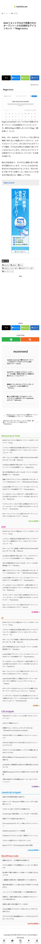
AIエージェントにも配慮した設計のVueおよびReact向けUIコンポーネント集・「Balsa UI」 (20, 458)
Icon (21, 265)
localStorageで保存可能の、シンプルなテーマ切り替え (20, 814)
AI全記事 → (36, 705)
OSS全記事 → (35, 612)
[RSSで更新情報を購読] (30, 339)
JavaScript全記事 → (34, 850)
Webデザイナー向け (27, 268)
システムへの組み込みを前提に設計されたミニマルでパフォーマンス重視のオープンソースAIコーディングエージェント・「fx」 (20, 450)
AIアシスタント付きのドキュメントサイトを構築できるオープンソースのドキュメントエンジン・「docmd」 (20, 689)
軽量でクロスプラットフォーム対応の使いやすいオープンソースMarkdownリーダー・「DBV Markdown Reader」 (21, 480)
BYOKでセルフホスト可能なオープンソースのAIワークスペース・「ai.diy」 (20, 441)
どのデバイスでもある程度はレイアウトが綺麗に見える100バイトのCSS (20, 751)
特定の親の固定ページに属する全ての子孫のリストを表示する (20, 886)
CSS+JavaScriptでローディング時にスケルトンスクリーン (20, 824)
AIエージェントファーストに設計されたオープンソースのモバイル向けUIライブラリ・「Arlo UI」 (20, 515)
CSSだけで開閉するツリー (11, 723)
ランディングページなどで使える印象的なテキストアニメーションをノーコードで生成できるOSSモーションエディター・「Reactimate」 (20, 506)
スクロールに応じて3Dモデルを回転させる (16, 809)
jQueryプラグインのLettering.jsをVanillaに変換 (18, 845)
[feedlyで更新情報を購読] (11, 339)
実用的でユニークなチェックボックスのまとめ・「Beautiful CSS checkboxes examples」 (18, 729)
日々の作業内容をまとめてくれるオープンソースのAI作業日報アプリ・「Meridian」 (20, 473)
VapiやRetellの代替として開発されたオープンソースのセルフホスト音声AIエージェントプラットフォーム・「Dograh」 (20, 681)
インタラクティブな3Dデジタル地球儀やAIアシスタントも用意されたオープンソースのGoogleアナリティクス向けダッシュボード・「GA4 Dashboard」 (20, 698)
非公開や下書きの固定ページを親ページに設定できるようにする (20, 873)
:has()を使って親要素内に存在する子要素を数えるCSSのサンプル (20, 766)
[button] (37, 538)
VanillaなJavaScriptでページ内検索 (14, 831)
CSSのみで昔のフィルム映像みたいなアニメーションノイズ (20, 736)
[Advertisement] (20, 52)
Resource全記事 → (34, 521)
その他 (6, 261)
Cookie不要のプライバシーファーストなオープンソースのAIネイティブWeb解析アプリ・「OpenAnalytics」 (20, 488)
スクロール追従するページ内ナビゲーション (17, 840)
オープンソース (8, 271)
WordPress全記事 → (34, 923)
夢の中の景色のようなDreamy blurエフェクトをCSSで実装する (20, 758)
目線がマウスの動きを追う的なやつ (14, 819)
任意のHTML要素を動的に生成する (13, 797)
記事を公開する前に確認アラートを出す (15, 904)
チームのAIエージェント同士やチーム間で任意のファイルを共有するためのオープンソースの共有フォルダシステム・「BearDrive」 (20, 496)
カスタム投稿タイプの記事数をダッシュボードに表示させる (20, 866)
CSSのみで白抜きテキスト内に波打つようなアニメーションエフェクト (20, 743)
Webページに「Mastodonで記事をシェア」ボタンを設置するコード (20, 803)
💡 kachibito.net (20, 6)
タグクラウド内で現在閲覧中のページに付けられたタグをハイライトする (20, 917)
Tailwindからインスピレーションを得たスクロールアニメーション (20, 717)
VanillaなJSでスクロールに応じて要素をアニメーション (20, 835)
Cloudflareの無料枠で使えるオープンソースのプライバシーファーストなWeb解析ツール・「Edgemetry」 (20, 466)
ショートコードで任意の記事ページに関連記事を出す (20, 892)
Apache (6, 265)
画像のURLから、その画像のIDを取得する (16, 860)
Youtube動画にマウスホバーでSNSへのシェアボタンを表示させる (20, 910)
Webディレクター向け (10, 268)
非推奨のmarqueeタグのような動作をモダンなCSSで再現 (20, 773)
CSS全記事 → (36, 786)
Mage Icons (7, 182)
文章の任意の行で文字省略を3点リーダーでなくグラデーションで (20, 780)
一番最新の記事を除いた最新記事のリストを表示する (20, 880)
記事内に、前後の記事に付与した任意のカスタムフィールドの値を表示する (20, 898)
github (14, 265)
